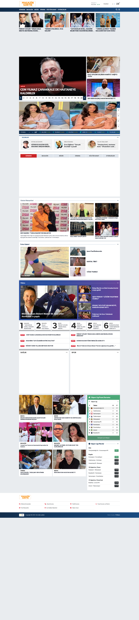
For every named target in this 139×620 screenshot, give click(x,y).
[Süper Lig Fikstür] (118, 444)
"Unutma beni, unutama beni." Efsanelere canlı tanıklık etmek (106, 146)
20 (81, 98)
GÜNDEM (22, 9)
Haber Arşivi (75, 507)
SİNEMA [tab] (77, 156)
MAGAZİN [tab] (45, 156)
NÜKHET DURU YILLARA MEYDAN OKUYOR (81, 326)
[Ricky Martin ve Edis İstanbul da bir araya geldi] (85, 289)
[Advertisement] (69, 44)
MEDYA (22, 416)
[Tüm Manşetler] (118, 200)
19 (78, 98)
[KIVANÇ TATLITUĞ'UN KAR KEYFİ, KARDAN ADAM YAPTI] (85, 306)
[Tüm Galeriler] (118, 244)
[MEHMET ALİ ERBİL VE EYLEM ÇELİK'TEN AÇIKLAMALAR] (69, 432)
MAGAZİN (29, 9)
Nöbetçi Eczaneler (26, 504)
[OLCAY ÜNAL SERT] (92, 144)
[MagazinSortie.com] (27, 3)
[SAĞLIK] (66, 352)
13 (59, 98)
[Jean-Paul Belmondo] (77, 251)
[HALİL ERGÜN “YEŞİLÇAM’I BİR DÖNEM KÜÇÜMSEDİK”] (35, 459)
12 (56, 98)
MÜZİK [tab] (61, 156)
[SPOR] (118, 352)
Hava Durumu (50, 504)
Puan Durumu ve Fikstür (104, 504)
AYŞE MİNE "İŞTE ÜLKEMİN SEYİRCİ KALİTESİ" (40, 340)
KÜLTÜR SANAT (51, 9)
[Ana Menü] (119, 9)
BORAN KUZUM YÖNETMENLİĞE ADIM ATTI (114, 326)
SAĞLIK (95, 323)
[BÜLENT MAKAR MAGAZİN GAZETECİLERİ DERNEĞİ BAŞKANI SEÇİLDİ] (35, 404)
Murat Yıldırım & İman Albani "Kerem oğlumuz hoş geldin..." (45, 326)
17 (72, 98)
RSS (22, 515)
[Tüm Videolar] (118, 283)
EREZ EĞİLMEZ (68, 142)
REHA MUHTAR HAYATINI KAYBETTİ (64, 472)
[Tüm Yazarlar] (118, 137)
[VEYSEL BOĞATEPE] (26, 144)
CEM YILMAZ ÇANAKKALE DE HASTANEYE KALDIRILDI (43, 335)
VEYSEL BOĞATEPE (36, 142)
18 (75, 98)
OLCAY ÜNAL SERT (102, 142)
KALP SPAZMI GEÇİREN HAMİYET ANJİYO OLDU (97, 326)
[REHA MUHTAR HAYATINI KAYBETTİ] (69, 459)
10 (49, 98)
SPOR (74, 352)
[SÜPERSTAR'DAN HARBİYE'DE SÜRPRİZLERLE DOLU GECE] (69, 404)
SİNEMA (42, 9)
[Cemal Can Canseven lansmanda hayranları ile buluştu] (35, 432)
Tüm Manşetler (25, 507)
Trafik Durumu (75, 504)
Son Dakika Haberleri (51, 507)
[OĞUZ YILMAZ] (77, 271)
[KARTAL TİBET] (77, 261)
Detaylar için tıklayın (104, 438)
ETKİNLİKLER (62, 9)
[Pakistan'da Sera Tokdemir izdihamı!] (85, 315)
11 (52, 98)
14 (62, 98)
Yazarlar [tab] (25, 137)
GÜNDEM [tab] (28, 156)
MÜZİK (36, 9)
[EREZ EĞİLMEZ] (59, 144)
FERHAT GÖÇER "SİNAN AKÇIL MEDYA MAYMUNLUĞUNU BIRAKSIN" (63, 326)
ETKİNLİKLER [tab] (110, 156)
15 (65, 98)
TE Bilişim (117, 515)
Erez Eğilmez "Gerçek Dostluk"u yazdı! (72, 145)
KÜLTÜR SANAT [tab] (94, 156)
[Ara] (117, 9)
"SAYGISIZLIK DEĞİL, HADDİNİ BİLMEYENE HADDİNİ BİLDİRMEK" (29, 326)
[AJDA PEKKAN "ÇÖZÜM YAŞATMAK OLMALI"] (85, 297)
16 (69, 98)
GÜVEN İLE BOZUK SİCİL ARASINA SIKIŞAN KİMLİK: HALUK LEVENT (40, 146)
